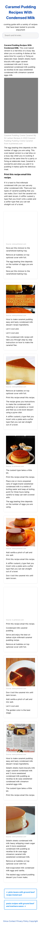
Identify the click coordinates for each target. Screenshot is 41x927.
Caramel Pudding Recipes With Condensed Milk (20, 12)
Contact (12, 921)
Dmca (5, 921)
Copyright (33, 921)
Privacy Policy (22, 921)
